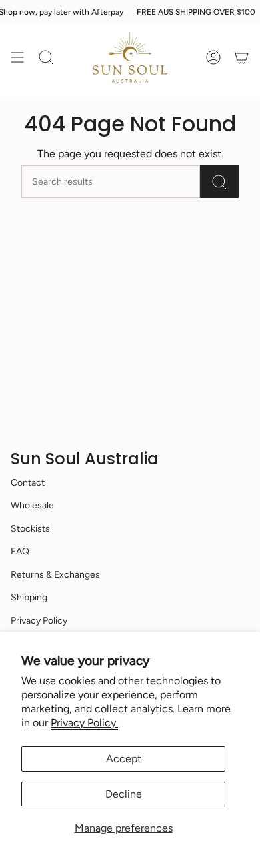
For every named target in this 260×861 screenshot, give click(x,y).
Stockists (30, 528)
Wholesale (32, 505)
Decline (123, 794)
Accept (123, 758)
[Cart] (241, 57)
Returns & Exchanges (55, 574)
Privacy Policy (39, 620)
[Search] (219, 181)
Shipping (29, 597)
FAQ (20, 551)
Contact (28, 482)
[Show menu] (17, 57)
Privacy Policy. (84, 722)
